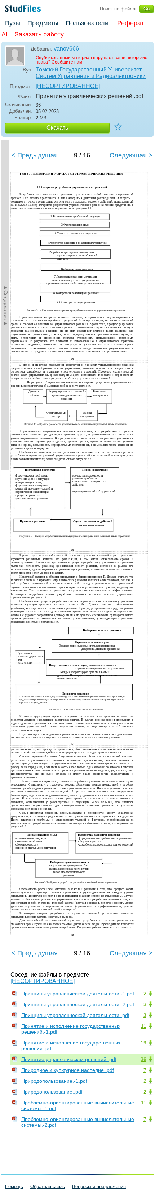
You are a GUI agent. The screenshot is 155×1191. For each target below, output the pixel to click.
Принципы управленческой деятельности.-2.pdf (77, 1004)
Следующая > (131, 155)
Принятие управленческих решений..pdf (68, 1059)
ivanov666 (65, 48)
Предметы (42, 23)
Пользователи (87, 23)
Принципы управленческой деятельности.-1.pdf (77, 993)
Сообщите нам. (67, 62)
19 (143, 1043)
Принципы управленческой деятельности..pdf (75, 1015)
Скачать (57, 128)
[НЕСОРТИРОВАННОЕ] (68, 86)
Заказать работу (39, 34)
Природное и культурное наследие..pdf (67, 1070)
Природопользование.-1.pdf (54, 1081)
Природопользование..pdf (52, 1092)
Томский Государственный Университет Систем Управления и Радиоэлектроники (91, 72)
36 (143, 1059)
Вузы (12, 23)
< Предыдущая (35, 155)
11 (143, 1026)
